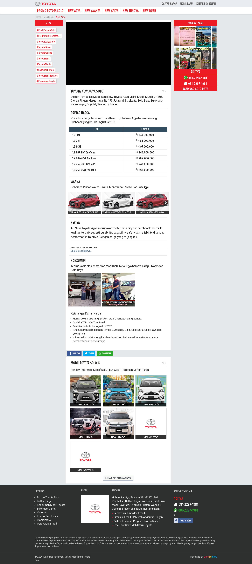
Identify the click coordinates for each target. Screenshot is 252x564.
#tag (48, 23)
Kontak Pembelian (206, 4)
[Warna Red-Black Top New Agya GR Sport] (84, 201)
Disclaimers (44, 519)
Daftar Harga (169, 4)
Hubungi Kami (195, 23)
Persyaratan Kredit (47, 523)
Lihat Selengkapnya (118, 478)
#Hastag (42, 512)
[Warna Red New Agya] (152, 201)
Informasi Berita (46, 508)
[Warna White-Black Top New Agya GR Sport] (118, 201)
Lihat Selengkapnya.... (81, 250)
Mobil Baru (186, 4)
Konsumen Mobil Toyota (51, 504)
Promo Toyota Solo (48, 497)
